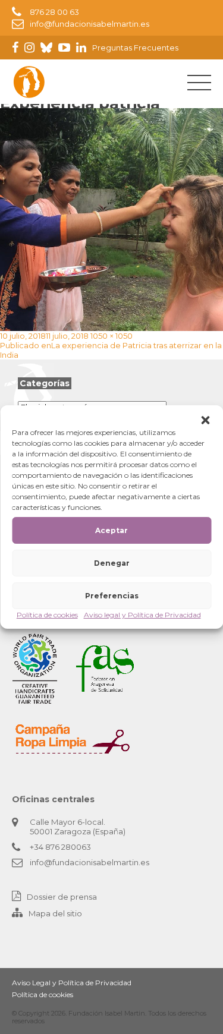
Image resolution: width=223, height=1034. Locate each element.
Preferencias (112, 595)
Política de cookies (47, 614)
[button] (205, 420)
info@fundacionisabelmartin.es (89, 24)
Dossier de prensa (62, 896)
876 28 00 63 (54, 12)
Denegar (112, 563)
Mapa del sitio (55, 913)
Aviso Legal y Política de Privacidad (71, 982)
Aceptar (111, 530)
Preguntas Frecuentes (135, 47)
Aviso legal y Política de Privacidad (142, 614)
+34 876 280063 (60, 847)
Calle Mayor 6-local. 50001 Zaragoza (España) (77, 826)
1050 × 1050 (111, 336)
